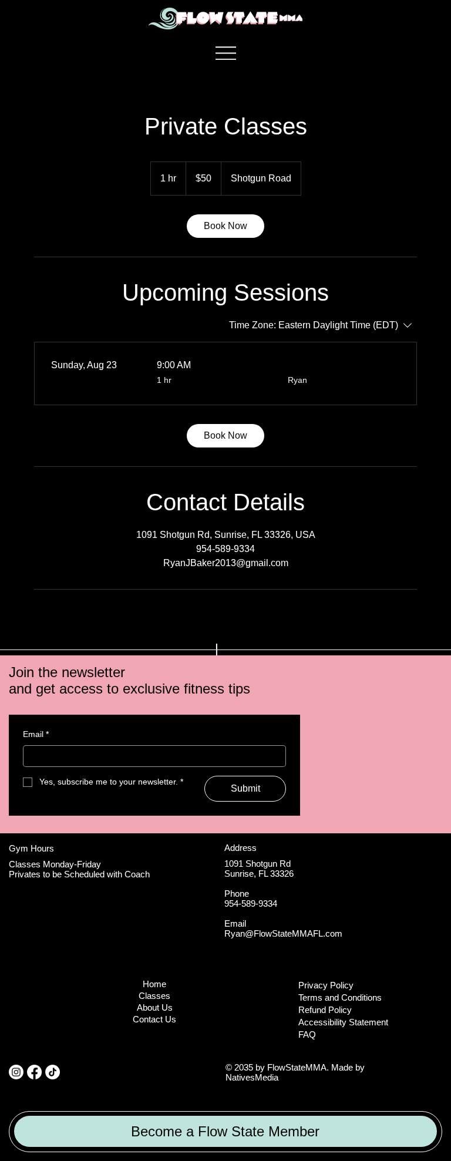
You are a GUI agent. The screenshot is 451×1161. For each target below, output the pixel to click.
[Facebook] (34, 1072)
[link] (225, 226)
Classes (154, 996)
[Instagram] (16, 1072)
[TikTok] (52, 1072)
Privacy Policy (326, 985)
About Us (155, 1007)
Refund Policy (325, 1010)
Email (36, 734)
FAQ (307, 1034)
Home (154, 984)
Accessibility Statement (343, 1022)
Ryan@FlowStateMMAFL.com (283, 933)
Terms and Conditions (340, 997)
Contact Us (154, 1019)
